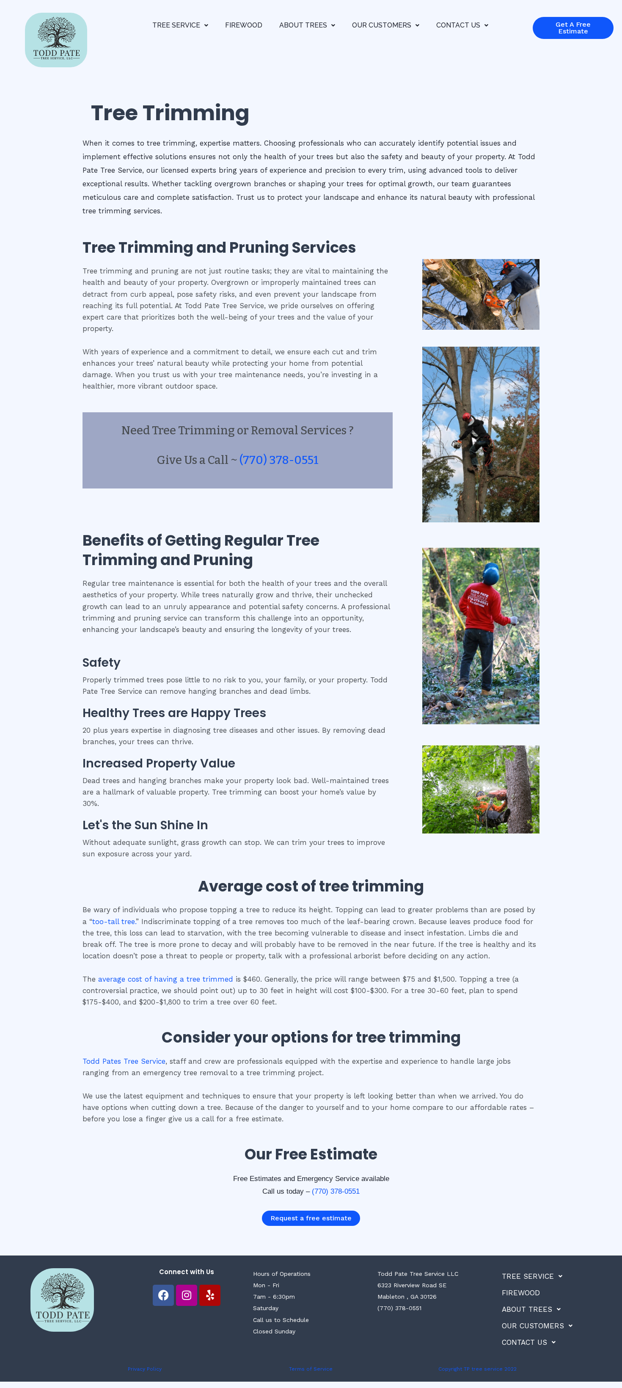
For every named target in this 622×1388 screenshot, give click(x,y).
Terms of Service (311, 1369)
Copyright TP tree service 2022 (477, 1369)
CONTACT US (458, 25)
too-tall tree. (114, 921)
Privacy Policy (145, 1369)
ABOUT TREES (303, 25)
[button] (180, 25)
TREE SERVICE (176, 25)
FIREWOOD (243, 25)
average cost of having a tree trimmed (165, 979)
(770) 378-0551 (279, 460)
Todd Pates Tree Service (124, 1061)
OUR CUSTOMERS (381, 25)
